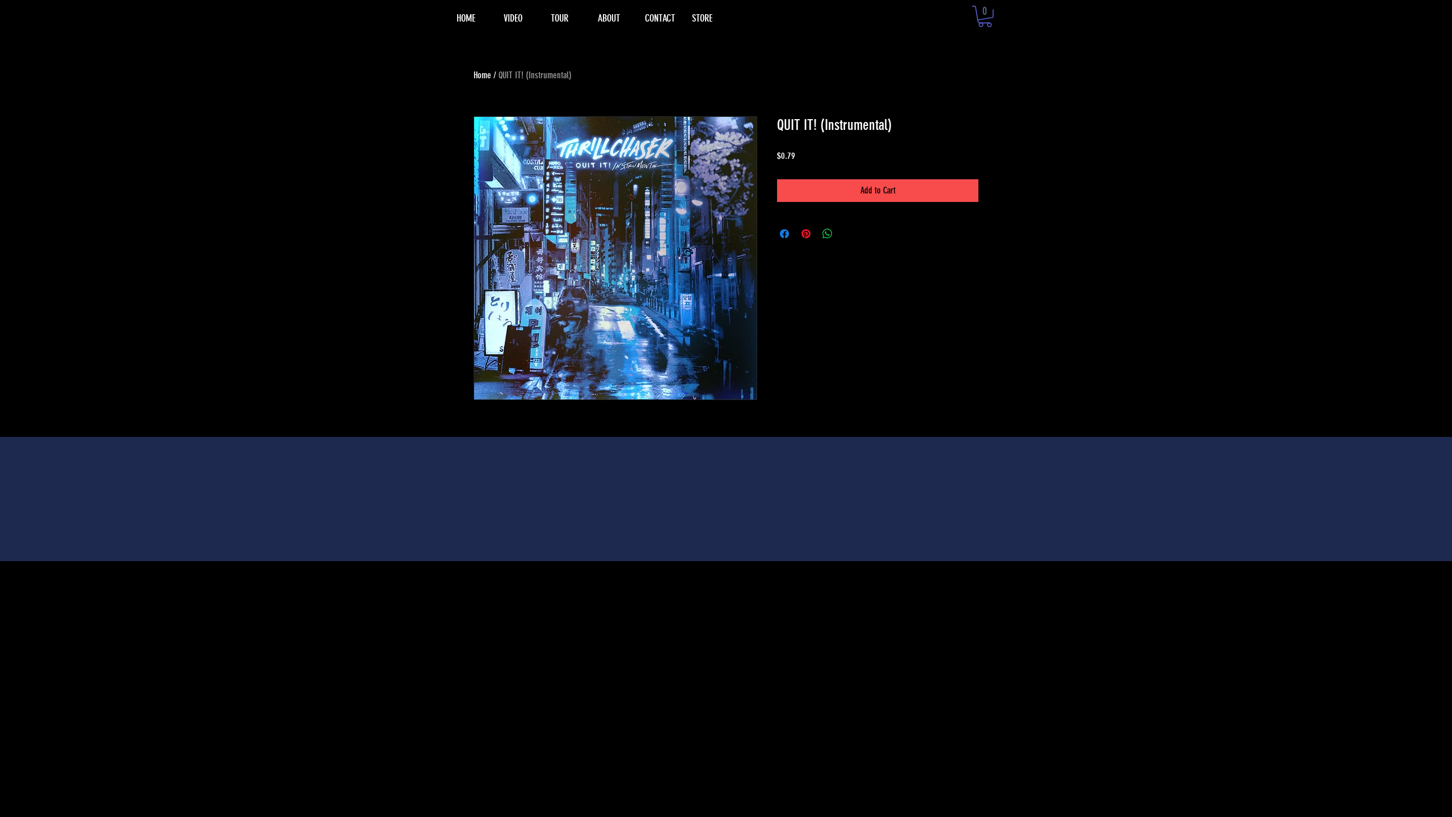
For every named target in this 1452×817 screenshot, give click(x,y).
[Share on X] (849, 234)
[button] (985, 16)
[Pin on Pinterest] (806, 234)
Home (482, 75)
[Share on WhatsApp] (827, 234)
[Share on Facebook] (784, 234)
